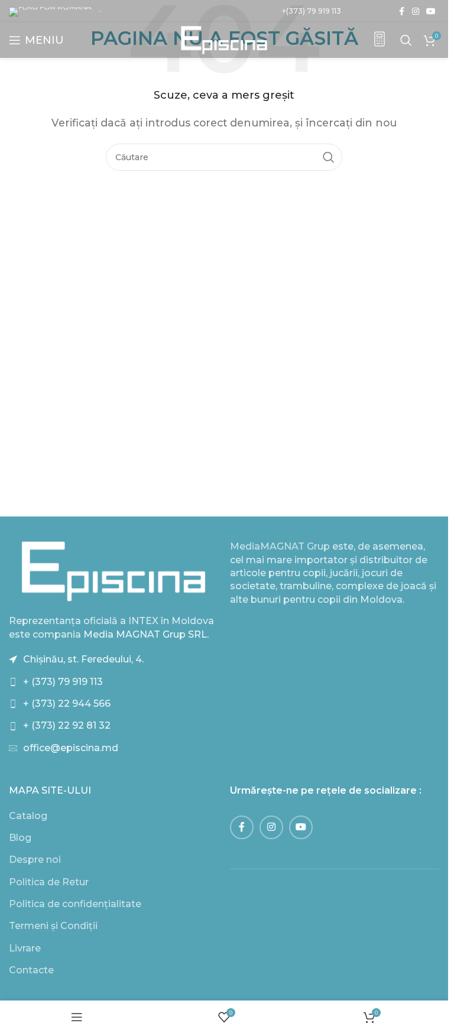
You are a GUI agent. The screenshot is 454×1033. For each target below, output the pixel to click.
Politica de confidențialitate (75, 903)
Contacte (31, 970)
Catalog (28, 815)
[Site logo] (224, 39)
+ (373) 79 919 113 (63, 681)
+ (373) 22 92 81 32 (67, 725)
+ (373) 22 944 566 (67, 703)
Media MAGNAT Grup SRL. (146, 634)
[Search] (406, 40)
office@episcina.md (70, 747)
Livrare (25, 948)
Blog (20, 837)
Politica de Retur (49, 882)
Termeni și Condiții (53, 925)
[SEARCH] (328, 157)
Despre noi (35, 859)
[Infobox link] (379, 40)
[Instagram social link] (415, 12)
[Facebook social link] (401, 12)
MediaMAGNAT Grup (280, 546)
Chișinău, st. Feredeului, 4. (83, 659)
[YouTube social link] (431, 12)
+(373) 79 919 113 (311, 11)
